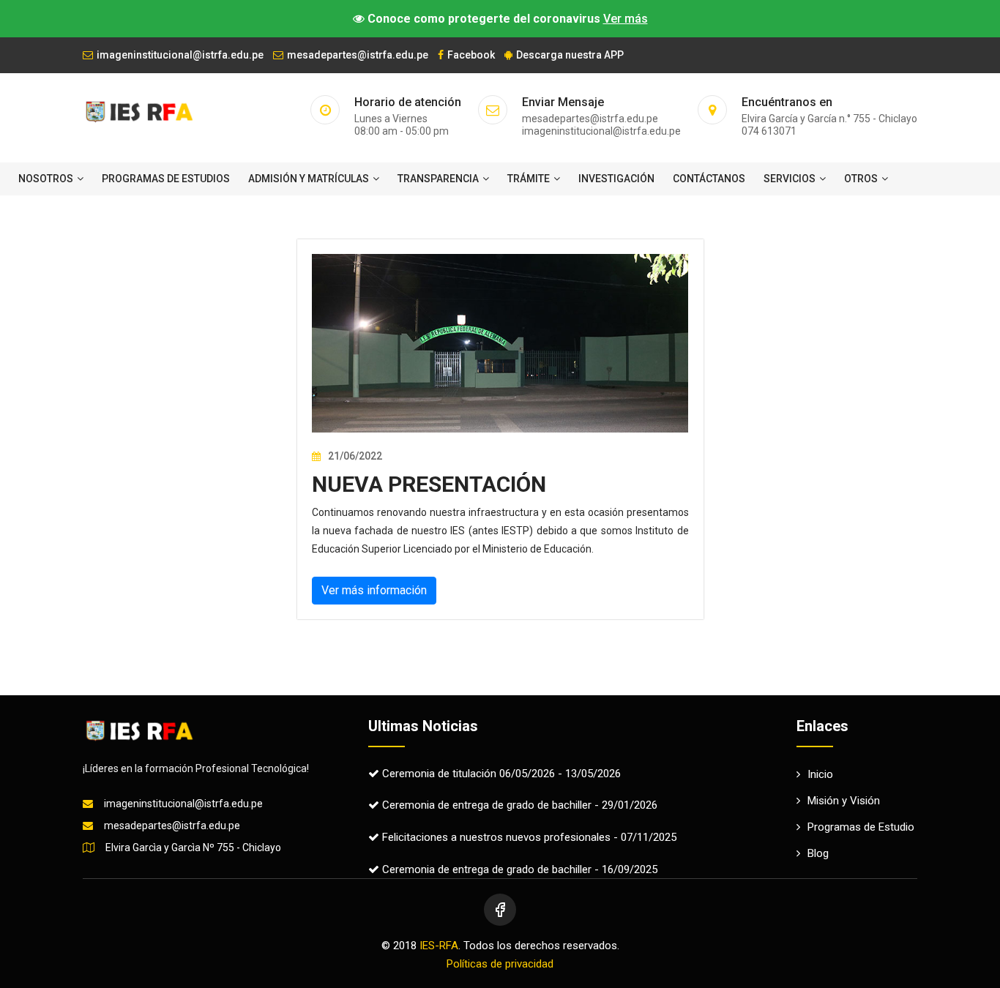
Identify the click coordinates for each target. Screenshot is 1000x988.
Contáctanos (709, 178)
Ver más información (374, 590)
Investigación (616, 178)
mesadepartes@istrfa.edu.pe (357, 55)
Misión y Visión (843, 800)
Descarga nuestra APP (570, 55)
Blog (818, 853)
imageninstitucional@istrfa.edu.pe (180, 55)
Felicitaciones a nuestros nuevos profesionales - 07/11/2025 (527, 837)
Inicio (820, 774)
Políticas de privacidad (500, 963)
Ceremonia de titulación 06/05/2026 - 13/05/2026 (500, 773)
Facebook (471, 55)
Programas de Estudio (860, 827)
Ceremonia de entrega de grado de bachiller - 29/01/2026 (518, 805)
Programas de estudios (166, 178)
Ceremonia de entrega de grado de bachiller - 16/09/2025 (518, 869)
